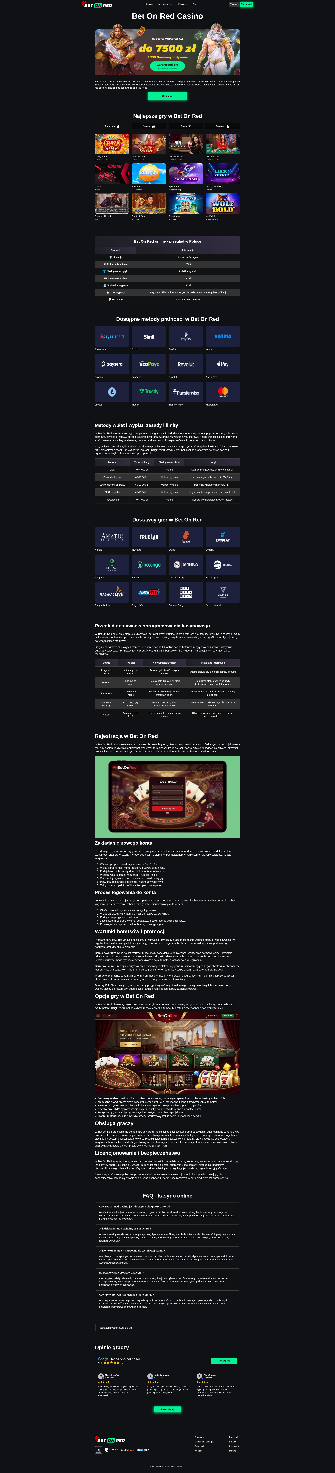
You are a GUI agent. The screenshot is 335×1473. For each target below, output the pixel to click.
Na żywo (147, 126)
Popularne (110, 126)
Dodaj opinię (224, 1361)
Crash (184, 126)
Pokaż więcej (167, 1409)
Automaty (220, 126)
